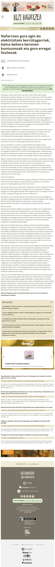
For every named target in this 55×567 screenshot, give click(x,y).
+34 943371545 (27, 512)
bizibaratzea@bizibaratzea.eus (27, 510)
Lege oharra (15, 544)
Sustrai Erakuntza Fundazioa (18, 61)
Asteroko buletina (34, 28)
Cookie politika (39, 544)
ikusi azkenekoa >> (33, 29)
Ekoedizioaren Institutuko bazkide (29, 491)
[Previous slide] (3, 357)
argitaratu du (20, 97)
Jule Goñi (25, 381)
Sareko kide (32, 487)
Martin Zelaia (12, 75)
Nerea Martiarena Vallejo (15, 381)
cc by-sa (29, 483)
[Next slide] (51, 357)
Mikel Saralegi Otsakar (15, 68)
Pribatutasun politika (27, 544)
